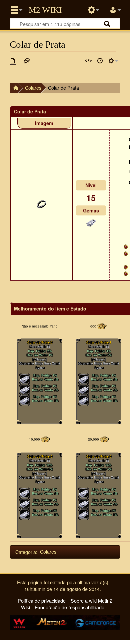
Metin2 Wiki (45, 10)
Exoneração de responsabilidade (69, 607)
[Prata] (91, 221)
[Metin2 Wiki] (14, 88)
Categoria (25, 551)
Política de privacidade (42, 600)
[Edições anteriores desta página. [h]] (100, 60)
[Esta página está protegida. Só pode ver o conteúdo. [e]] (88, 60)
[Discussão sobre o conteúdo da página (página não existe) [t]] (26, 60)
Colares (33, 87)
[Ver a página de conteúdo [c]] (13, 60)
